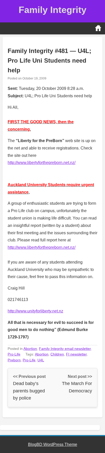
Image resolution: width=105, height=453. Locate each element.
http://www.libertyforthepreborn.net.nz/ (41, 162)
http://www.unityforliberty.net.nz (35, 311)
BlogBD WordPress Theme (52, 444)
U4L (40, 360)
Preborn (14, 360)
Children (57, 354)
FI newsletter (76, 354)
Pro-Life (14, 354)
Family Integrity (52, 10)
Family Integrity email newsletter (65, 349)
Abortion (30, 349)
